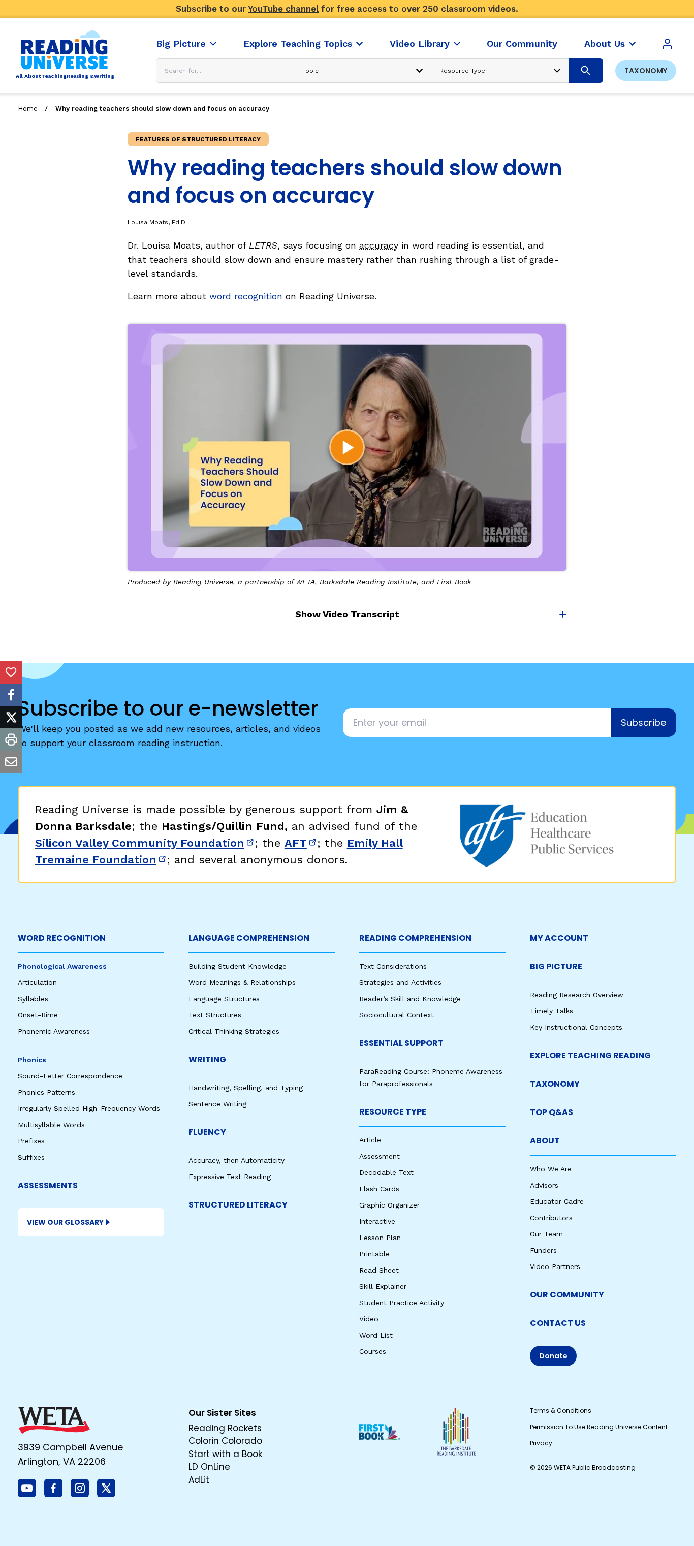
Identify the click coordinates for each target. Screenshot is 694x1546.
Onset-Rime (38, 1015)
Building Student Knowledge (237, 966)
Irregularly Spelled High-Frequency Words (89, 1108)
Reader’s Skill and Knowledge (410, 999)
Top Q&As (551, 1112)
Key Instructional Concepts (576, 1027)
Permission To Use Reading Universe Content (599, 1427)
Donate (553, 1356)
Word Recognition (62, 938)
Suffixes (31, 1157)
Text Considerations (393, 966)
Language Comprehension (248, 938)
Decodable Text (386, 1172)
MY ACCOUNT (559, 938)
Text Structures (214, 1015)
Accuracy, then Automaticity (236, 1160)
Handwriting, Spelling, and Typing (245, 1088)
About (545, 1141)
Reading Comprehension (415, 938)
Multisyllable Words (51, 1125)
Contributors (551, 1218)
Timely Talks (551, 1011)
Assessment (379, 1156)
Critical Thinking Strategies (233, 1031)
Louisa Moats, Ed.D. (157, 222)
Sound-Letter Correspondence (70, 1076)
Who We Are (551, 1169)
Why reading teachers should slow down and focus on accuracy (162, 108)
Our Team (546, 1234)
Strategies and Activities (400, 982)
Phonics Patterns (46, 1092)
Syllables (33, 999)
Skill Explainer (382, 1286)
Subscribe (643, 722)
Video (368, 1319)
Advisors (544, 1185)
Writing (207, 1059)
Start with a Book (225, 1454)
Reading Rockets (225, 1428)
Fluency (207, 1132)
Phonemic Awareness (54, 1031)
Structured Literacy (238, 1205)
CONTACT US (558, 1323)
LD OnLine (209, 1467)
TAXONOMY (555, 1084)
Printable (374, 1254)
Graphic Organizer (389, 1205)
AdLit (198, 1480)
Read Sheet (379, 1270)
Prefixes (31, 1141)
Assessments (48, 1185)
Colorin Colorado (225, 1441)
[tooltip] (11, 672)
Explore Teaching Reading (590, 1055)
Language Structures (224, 999)
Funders (543, 1250)
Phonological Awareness (62, 966)
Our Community (567, 1295)
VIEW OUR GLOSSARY (65, 1222)
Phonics (32, 1060)
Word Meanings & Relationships (242, 982)
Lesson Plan (380, 1237)
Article (370, 1140)
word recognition (245, 296)
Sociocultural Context (396, 1015)
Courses (372, 1351)
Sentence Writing (217, 1104)
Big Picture (556, 966)
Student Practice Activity (401, 1302)
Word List (376, 1335)
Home (28, 108)
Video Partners (555, 1266)
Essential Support (401, 1043)
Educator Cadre (557, 1201)
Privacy (541, 1443)
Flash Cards (379, 1189)
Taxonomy (645, 71)
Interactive (377, 1221)
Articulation (37, 982)
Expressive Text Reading (229, 1176)
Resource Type (392, 1112)
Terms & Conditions (560, 1410)
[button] (347, 447)
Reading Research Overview (576, 995)
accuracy (378, 245)
